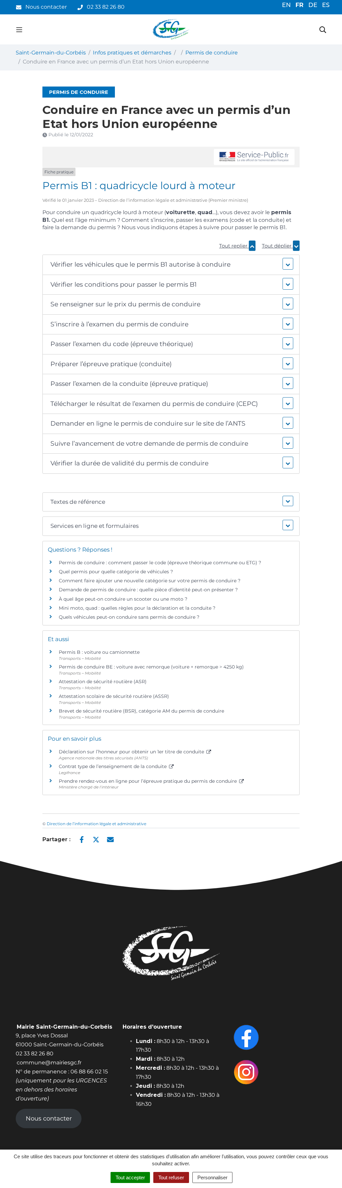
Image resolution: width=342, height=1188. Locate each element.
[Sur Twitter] (96, 839)
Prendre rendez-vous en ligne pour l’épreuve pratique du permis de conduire (148, 781)
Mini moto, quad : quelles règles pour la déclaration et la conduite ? (137, 608)
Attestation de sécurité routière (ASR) (103, 682)
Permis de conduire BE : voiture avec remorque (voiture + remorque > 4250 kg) (151, 667)
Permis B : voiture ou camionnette (99, 652)
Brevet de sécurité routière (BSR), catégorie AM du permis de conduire (141, 711)
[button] (171, 265)
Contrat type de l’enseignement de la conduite (113, 766)
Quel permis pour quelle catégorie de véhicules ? (116, 572)
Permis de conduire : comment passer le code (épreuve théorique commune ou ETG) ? (160, 563)
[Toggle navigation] (19, 29)
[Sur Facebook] (81, 839)
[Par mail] (110, 839)
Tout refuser (171, 1177)
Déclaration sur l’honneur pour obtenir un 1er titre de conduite (132, 752)
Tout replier (234, 246)
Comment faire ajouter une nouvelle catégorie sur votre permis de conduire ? (149, 581)
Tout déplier (277, 246)
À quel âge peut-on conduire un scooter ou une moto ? (123, 599)
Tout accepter (130, 1177)
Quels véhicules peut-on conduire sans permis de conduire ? (129, 617)
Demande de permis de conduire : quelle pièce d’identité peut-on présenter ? (148, 590)
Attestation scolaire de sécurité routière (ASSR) (114, 696)
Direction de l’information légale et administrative (96, 823)
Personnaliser (212, 1177)
